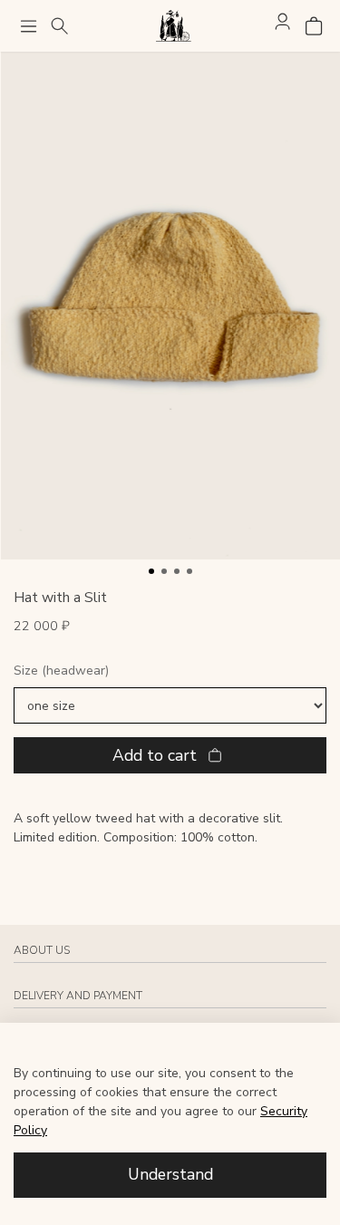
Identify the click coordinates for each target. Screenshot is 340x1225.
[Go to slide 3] (177, 571)
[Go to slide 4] (189, 571)
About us (42, 950)
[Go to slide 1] (151, 571)
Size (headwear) (61, 671)
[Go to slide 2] (164, 571)
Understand (170, 1174)
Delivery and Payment (78, 995)
